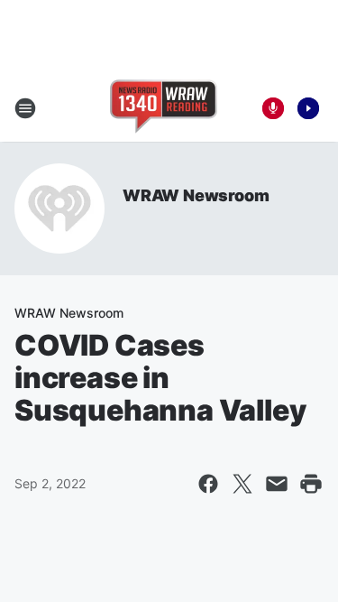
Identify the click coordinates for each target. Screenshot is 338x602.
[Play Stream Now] (308, 108)
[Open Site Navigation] (25, 108)
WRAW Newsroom (196, 195)
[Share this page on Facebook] (208, 483)
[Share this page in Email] (276, 483)
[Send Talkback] (273, 108)
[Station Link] (163, 108)
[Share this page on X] (242, 483)
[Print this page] (311, 483)
